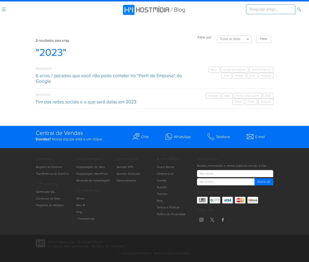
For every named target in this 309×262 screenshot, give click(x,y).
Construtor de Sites (48, 198)
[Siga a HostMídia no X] (212, 219)
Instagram (265, 101)
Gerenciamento (126, 180)
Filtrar (263, 39)
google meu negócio (234, 69)
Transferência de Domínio (52, 174)
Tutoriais (162, 194)
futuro (227, 95)
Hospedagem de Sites (90, 167)
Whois (80, 198)
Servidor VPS (124, 167)
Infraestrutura (165, 174)
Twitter (251, 101)
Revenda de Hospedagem (93, 180)
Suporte (162, 187)
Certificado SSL (45, 192)
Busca (214, 69)
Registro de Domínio (49, 167)
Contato (162, 180)
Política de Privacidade (171, 214)
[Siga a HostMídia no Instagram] (201, 219)
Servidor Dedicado (128, 174)
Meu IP (80, 205)
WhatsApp (182, 137)
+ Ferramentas (85, 219)
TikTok (238, 101)
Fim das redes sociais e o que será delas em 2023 (86, 102)
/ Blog (178, 9)
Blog (160, 200)
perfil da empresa (261, 69)
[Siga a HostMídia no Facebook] (222, 219)
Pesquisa (266, 75)
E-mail (260, 137)
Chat (145, 137)
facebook (213, 95)
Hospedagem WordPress (92, 174)
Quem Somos (165, 167)
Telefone (223, 137)
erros (227, 75)
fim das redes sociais (247, 95)
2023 (252, 75)
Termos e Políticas (168, 207)
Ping (79, 212)
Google (239, 75)
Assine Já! (263, 182)
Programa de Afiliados (50, 205)
